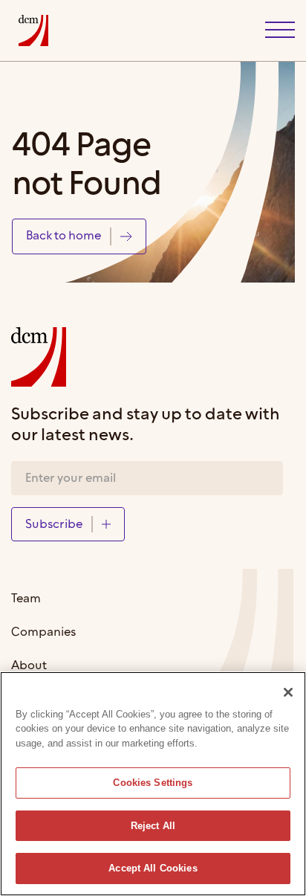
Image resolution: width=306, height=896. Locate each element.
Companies (43, 632)
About (29, 666)
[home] (29, 30)
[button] (280, 30)
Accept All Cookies (152, 868)
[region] (153, 783)
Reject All (153, 825)
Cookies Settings (152, 782)
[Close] (288, 692)
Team (26, 599)
